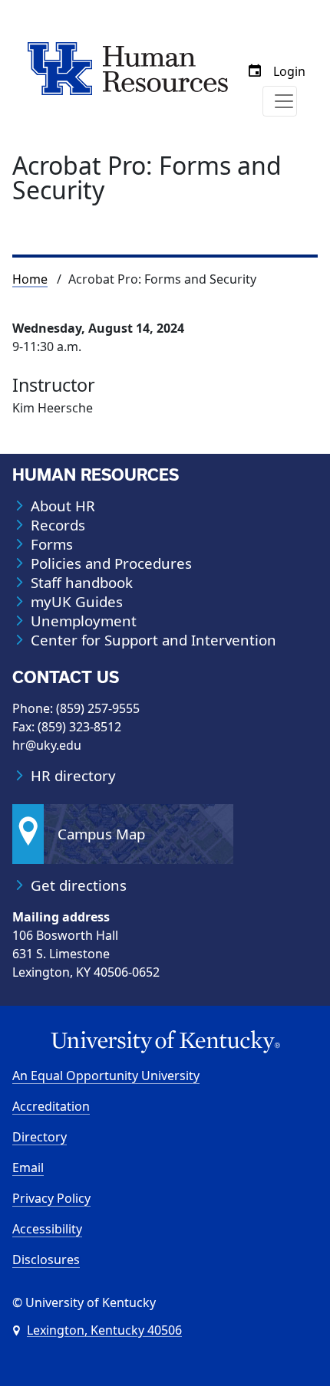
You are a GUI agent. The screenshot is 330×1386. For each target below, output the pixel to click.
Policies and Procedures (111, 563)
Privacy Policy (51, 1198)
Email (28, 1167)
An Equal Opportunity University (106, 1075)
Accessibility (47, 1228)
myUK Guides (77, 602)
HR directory (73, 776)
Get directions (79, 885)
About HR (63, 506)
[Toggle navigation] (279, 101)
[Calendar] (255, 71)
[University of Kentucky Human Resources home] (128, 67)
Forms (52, 544)
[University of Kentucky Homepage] (165, 1042)
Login (289, 71)
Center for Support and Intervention (153, 640)
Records (58, 525)
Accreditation (51, 1106)
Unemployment (84, 621)
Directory (39, 1136)
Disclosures (46, 1259)
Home (30, 279)
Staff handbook (82, 582)
